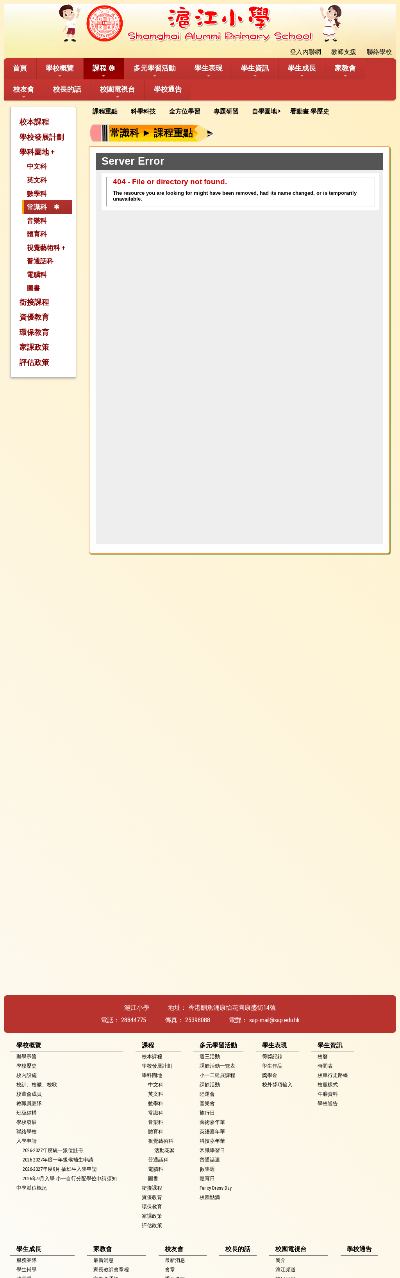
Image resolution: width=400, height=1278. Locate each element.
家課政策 (34, 347)
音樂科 (37, 220)
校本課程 (34, 121)
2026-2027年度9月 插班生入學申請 (60, 1169)
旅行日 (207, 1113)
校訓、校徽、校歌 (36, 1085)
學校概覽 (60, 68)
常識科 (37, 207)
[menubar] (214, 111)
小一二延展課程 (217, 1075)
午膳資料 (328, 1094)
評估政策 (34, 362)
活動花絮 (164, 1150)
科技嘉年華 (212, 1141)
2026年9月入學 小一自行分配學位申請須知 (70, 1178)
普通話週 (210, 1160)
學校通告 (168, 89)
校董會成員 (29, 1094)
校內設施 (26, 1075)
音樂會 (207, 1103)
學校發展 (26, 1122)
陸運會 (207, 1094)
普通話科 (40, 261)
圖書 (33, 288)
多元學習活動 (155, 68)
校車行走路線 (333, 1075)
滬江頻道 (285, 1270)
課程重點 (105, 111)
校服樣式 (328, 1085)
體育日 (207, 1178)
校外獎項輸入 (277, 1085)
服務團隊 (26, 1260)
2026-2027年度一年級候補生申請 (58, 1160)
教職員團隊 (29, 1103)
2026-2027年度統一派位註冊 (53, 1150)
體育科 (37, 234)
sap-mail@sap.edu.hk (274, 1020)
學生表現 (209, 68)
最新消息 (103, 1260)
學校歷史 (26, 1066)
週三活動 (210, 1056)
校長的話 (67, 89)
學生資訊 (255, 68)
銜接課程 (34, 302)
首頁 (20, 68)
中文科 (37, 166)
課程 (100, 68)
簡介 (280, 1260)
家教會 (345, 68)
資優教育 (34, 316)
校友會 (23, 89)
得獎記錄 (272, 1056)
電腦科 (37, 274)
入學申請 (26, 1141)
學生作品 (272, 1066)
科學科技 (143, 111)
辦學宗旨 (26, 1056)
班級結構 (26, 1113)
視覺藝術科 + (46, 247)
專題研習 (226, 111)
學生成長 (302, 68)
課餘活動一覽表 (217, 1066)
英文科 (37, 180)
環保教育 (34, 332)
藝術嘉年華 (212, 1122)
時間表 (325, 1066)
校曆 (323, 1056)
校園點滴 (210, 1197)
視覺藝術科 (160, 1141)
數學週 (207, 1169)
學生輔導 (26, 1270)
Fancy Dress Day (216, 1188)
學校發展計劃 (42, 137)
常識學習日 (212, 1150)
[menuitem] (108, 111)
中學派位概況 (31, 1188)
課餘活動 (210, 1085)
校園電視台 (117, 89)
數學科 (37, 193)
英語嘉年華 (212, 1131)
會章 (170, 1270)
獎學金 (269, 1075)
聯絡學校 (26, 1131)
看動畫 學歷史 (309, 111)
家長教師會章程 (111, 1270)
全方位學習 (184, 111)
